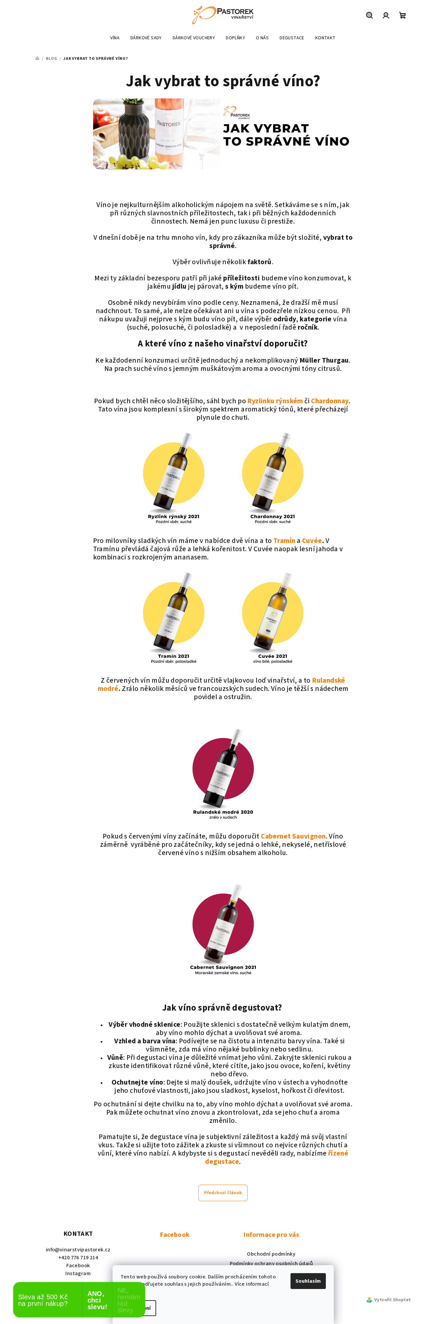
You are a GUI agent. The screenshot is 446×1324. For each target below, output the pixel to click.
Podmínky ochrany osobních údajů (271, 1263)
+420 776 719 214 (78, 1257)
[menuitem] (115, 38)
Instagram (78, 1273)
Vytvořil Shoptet (392, 1300)
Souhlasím (308, 1281)
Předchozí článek (223, 1193)
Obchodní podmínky (271, 1254)
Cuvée (312, 541)
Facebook (78, 1265)
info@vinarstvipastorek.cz (78, 1249)
